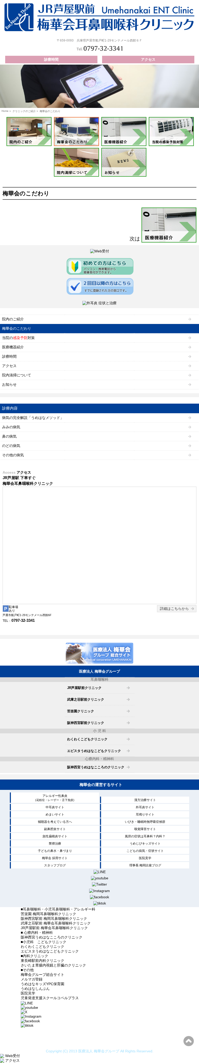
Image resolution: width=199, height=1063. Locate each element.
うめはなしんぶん (35, 988)
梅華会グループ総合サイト (42, 974)
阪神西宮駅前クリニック (85, 723)
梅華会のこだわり (16, 328)
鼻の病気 (9, 436)
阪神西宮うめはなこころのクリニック (95, 767)
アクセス (148, 59)
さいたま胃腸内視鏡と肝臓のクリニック (53, 965)
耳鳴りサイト (145, 814)
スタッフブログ (55, 865)
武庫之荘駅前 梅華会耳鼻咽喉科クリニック (56, 923)
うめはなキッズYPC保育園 (42, 984)
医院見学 (145, 858)
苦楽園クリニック (80, 711)
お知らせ (9, 384)
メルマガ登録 (31, 979)
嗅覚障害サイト (145, 829)
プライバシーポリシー (99, 1042)
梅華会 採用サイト (55, 858)
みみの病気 (11, 427)
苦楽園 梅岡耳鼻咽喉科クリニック (48, 914)
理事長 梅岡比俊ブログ (145, 865)
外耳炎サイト (145, 807)
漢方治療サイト (145, 800)
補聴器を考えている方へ (55, 822)
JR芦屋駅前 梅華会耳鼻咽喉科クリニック (54, 928)
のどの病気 (11, 446)
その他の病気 (13, 455)
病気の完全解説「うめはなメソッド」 (33, 418)
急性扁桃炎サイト (54, 836)
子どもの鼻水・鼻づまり (55, 851)
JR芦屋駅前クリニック (84, 688)
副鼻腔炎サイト (55, 829)
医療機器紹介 (13, 347)
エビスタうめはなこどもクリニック (94, 751)
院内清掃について (16, 375)
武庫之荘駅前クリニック (85, 699)
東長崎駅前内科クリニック (42, 960)
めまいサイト (55, 814)
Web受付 (12, 1056)
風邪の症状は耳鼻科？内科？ (145, 836)
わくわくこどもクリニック (87, 739)
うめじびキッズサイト (145, 843)
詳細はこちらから (174, 608)
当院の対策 (18, 338)
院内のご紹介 (13, 319)
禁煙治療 (55, 843)
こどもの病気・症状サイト (145, 851)
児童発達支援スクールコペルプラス (50, 998)
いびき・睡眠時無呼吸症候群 (145, 822)
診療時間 (51, 59)
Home (5, 110)
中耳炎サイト (55, 807)
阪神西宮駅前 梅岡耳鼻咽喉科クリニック (54, 918)
